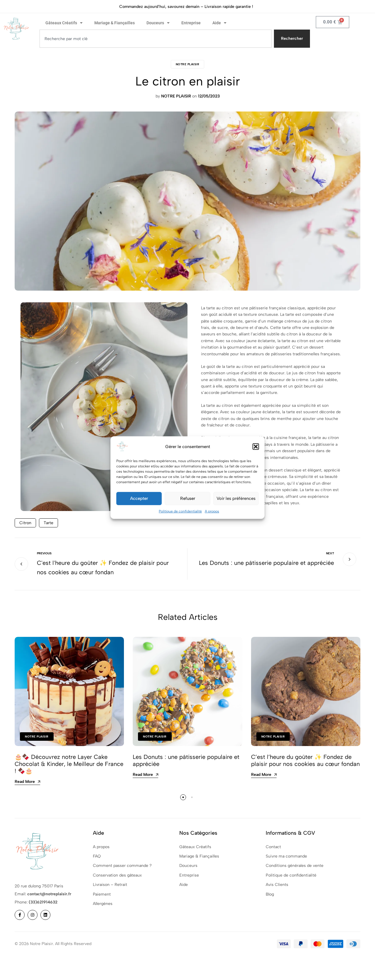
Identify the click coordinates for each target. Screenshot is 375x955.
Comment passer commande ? (122, 865)
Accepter (139, 498)
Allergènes (102, 903)
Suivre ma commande (286, 856)
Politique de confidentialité (180, 511)
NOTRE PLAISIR (188, 64)
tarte (48, 522)
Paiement (102, 894)
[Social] (20, 915)
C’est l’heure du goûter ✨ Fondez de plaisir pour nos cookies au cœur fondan (305, 760)
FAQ (97, 856)
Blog (270, 894)
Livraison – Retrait (110, 884)
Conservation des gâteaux (117, 875)
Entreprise (191, 22)
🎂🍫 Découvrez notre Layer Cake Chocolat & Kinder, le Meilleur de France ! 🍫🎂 (69, 763)
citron (25, 522)
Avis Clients (277, 884)
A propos (212, 511)
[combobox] (156, 39)
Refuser (187, 498)
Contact (273, 846)
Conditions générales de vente (294, 865)
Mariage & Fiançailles (114, 22)
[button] (256, 446)
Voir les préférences (236, 498)
